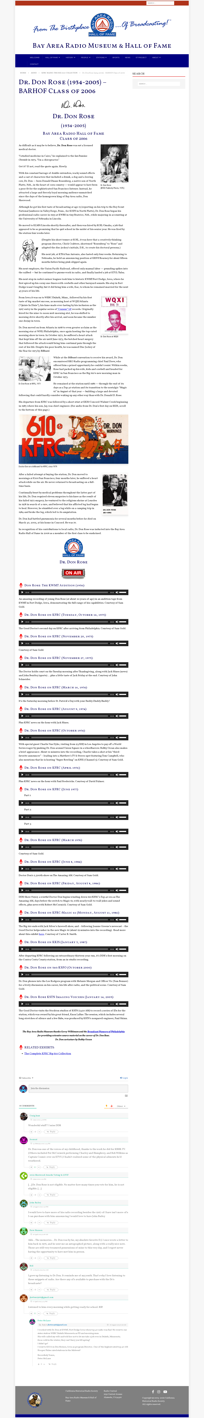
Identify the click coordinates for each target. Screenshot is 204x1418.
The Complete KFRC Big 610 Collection (47, 1054)
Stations (100, 57)
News (127, 57)
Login (125, 1078)
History (69, 57)
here (41, 934)
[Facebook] (153, 1392)
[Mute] (117, 592)
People (84, 57)
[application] (73, 592)
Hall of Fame (51, 57)
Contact (34, 64)
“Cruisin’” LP (64, 309)
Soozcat (33, 1139)
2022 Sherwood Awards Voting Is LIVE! (49, 1175)
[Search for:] (160, 3)
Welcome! (35, 57)
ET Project (141, 57)
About (155, 57)
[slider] (123, 592)
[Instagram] (158, 1392)
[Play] (22, 592)
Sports (115, 57)
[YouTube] (165, 1392)
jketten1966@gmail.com (57, 1325)
